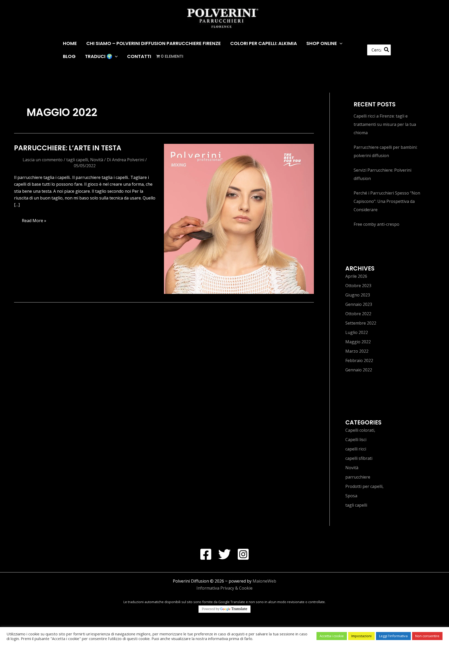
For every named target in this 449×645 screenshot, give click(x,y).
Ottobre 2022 (358, 314)
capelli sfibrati (358, 458)
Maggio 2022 (358, 342)
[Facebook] (206, 554)
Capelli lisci (355, 439)
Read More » (34, 222)
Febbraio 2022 (359, 360)
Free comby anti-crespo (376, 224)
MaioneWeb (264, 581)
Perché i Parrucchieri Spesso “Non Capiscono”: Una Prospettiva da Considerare (387, 201)
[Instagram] (243, 554)
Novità (96, 160)
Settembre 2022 (360, 323)
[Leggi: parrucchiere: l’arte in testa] (239, 218)
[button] (339, 43)
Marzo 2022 (356, 351)
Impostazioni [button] (361, 636)
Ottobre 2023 (358, 285)
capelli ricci (355, 449)
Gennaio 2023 (358, 304)
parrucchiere (357, 477)
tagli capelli (77, 160)
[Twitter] (224, 554)
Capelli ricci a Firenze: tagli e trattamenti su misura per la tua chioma (385, 124)
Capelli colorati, (360, 430)
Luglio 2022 (356, 332)
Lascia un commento (43, 160)
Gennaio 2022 (358, 370)
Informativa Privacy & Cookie (224, 588)
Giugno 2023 (357, 295)
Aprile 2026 (356, 276)
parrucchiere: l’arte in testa (67, 148)
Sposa (351, 496)
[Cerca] (387, 50)
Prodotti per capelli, (364, 486)
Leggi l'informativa (393, 636)
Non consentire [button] (427, 636)
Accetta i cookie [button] (332, 636)
